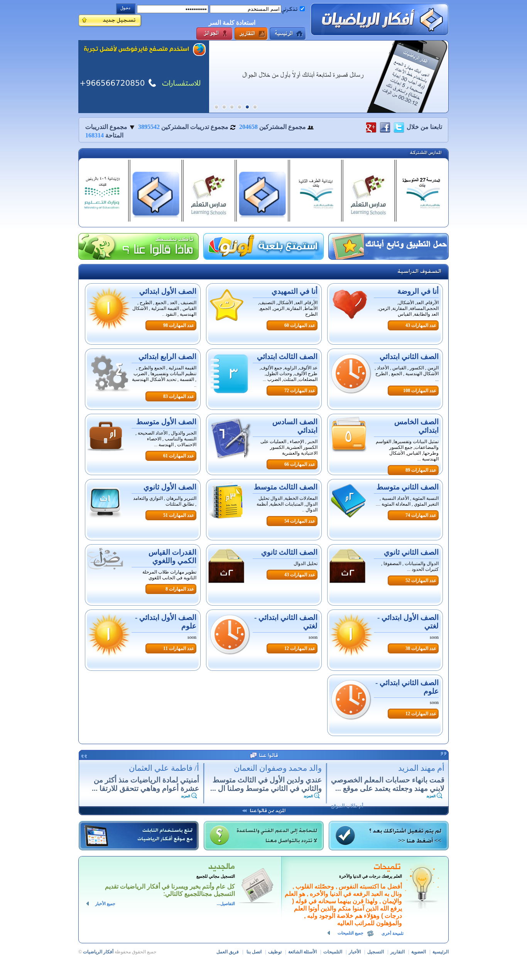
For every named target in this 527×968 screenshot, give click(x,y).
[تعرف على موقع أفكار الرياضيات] (143, 76)
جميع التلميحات (350, 933)
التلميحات (332, 951)
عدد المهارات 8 (180, 589)
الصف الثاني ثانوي (411, 552)
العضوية (418, 951)
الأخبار (355, 951)
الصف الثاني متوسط (408, 487)
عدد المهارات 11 (178, 648)
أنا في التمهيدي (295, 291)
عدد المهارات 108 (419, 390)
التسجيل (375, 951)
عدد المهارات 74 (420, 515)
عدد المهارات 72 (299, 390)
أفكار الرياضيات (98, 951)
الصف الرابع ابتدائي (167, 356)
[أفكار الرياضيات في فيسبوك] (385, 127)
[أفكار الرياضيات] (380, 19)
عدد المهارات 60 (299, 325)
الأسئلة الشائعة (302, 951)
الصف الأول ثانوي (170, 487)
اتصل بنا (254, 951)
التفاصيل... (226, 904)
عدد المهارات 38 (420, 648)
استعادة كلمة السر (232, 22)
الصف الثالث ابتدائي (287, 356)
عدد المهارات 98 (178, 325)
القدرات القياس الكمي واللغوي (172, 556)
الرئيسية (440, 951)
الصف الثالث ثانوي (289, 552)
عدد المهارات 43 (420, 325)
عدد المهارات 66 (299, 464)
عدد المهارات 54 (299, 521)
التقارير (397, 951)
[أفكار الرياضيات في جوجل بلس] (371, 127)
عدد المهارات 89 (420, 470)
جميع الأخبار (105, 904)
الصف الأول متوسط (166, 422)
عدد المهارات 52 (420, 580)
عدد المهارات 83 (178, 396)
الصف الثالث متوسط (286, 487)
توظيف (275, 951)
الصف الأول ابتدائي (167, 291)
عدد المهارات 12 (299, 648)
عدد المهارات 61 (178, 456)
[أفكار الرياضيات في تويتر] (399, 127)
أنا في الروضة (418, 291)
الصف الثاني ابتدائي (409, 356)
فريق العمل (227, 951)
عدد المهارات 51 (178, 515)
